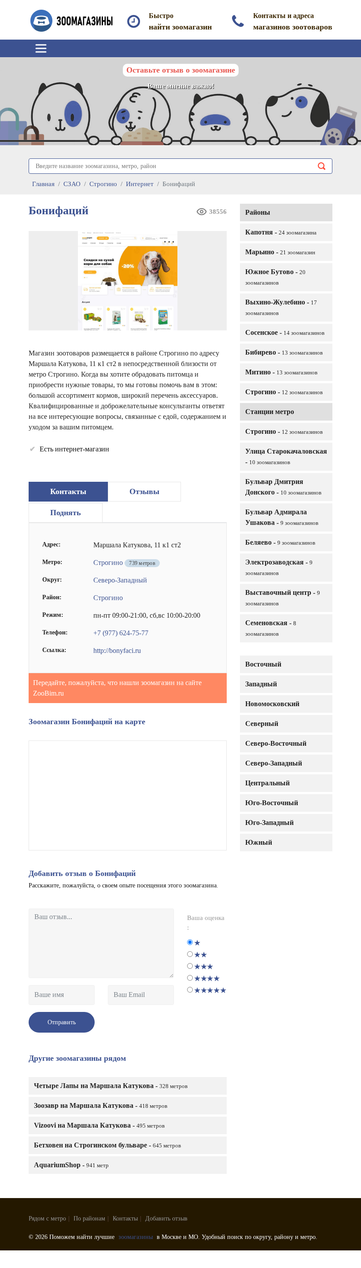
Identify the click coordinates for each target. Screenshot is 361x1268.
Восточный (263, 664)
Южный (258, 842)
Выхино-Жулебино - (281, 307)
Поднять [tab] (65, 512)
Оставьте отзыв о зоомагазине (180, 70)
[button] (217, 241)
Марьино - (280, 252)
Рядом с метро (47, 1218)
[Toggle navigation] (41, 48)
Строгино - (284, 392)
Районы (257, 212)
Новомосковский (272, 703)
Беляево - (280, 542)
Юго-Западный (269, 822)
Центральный (267, 783)
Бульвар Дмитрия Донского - (283, 487)
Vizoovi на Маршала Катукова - (99, 1125)
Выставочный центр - (282, 598)
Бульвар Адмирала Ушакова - (281, 517)
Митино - (281, 372)
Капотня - (281, 232)
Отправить (62, 1022)
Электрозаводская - (279, 567)
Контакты (125, 1218)
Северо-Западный (273, 763)
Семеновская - (270, 628)
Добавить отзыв (166, 1218)
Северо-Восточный (275, 743)
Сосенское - (284, 332)
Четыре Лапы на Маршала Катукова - (111, 1085)
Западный (261, 684)
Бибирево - (284, 352)
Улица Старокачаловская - (286, 456)
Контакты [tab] (68, 491)
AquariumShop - (71, 1165)
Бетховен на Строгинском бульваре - (107, 1145)
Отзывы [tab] (144, 491)
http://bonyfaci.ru (117, 650)
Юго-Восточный (271, 802)
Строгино (108, 562)
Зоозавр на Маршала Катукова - (100, 1105)
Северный (261, 723)
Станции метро (269, 411)
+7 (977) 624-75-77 (120, 633)
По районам (89, 1218)
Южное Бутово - (275, 277)
